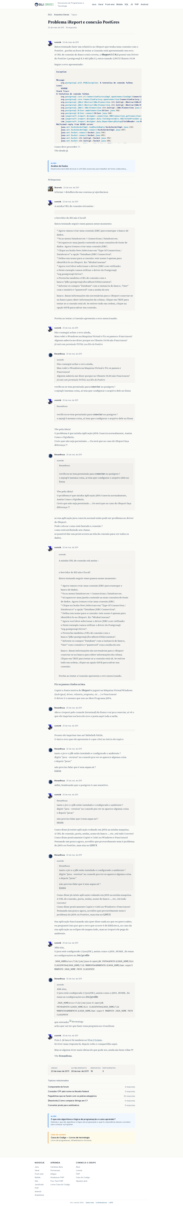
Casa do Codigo (83, 1177)
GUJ (50, 14)
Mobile (119, 4)
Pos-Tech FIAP (56, 1181)
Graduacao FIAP (57, 1177)
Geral (100, 4)
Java (94, 4)
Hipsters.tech (81, 1181)
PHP (137, 4)
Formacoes (55, 1170)
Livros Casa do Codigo (60, 1184)
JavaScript (39, 1184)
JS (131, 4)
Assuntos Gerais (61, 14)
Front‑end (109, 4)
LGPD (111, 1203)
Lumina (79, 1170)
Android (144, 4)
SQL (126, 4)
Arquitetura (39, 1195)
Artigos (53, 1174)
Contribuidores (101, 1203)
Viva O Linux (95, 1040)
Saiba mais (90, 1203)
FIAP (78, 1174)
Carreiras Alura (56, 1167)
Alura (78, 1167)
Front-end (39, 1174)
